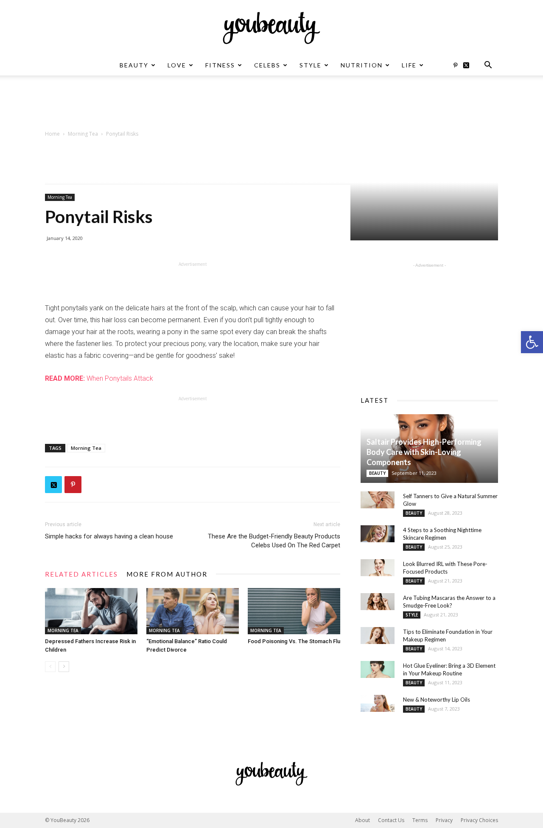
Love (177, 65)
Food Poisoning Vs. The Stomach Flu (294, 641)
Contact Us (391, 820)
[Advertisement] (271, 105)
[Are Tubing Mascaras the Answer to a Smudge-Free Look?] (378, 601)
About (362, 820)
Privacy (444, 820)
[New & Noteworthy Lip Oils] (378, 703)
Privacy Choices (479, 820)
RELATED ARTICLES (81, 574)
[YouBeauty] (271, 28)
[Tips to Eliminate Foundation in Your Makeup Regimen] (378, 635)
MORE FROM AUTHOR (166, 574)
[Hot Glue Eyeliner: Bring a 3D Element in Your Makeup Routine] (378, 669)
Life (409, 65)
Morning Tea (83, 133)
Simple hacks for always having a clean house (109, 536)
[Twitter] (469, 65)
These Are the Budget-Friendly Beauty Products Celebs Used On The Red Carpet (274, 540)
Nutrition (362, 65)
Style (310, 65)
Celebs (267, 65)
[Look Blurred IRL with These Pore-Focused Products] (378, 567)
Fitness (220, 65)
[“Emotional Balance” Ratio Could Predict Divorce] (192, 611)
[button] (532, 342)
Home (52, 133)
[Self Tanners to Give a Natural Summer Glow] (378, 499)
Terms (420, 820)
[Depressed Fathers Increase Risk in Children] (91, 611)
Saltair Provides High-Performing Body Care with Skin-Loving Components (424, 452)
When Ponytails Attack (99, 378)
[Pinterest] (455, 65)
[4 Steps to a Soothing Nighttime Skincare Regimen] (378, 533)
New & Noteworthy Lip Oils (436, 699)
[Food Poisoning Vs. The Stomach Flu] (294, 611)
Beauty (134, 65)
